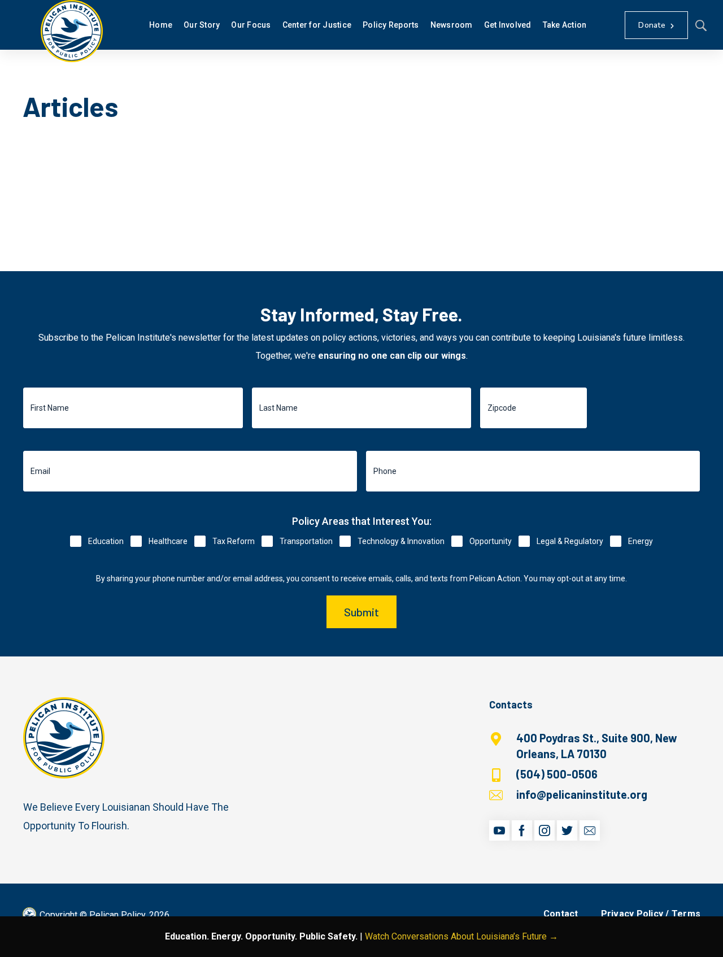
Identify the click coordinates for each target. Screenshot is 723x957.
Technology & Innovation (401, 541)
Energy (640, 541)
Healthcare (168, 541)
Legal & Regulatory (570, 541)
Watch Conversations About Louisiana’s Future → (461, 936)
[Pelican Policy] (72, 31)
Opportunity (490, 541)
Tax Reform (233, 541)
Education (106, 541)
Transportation (306, 541)
